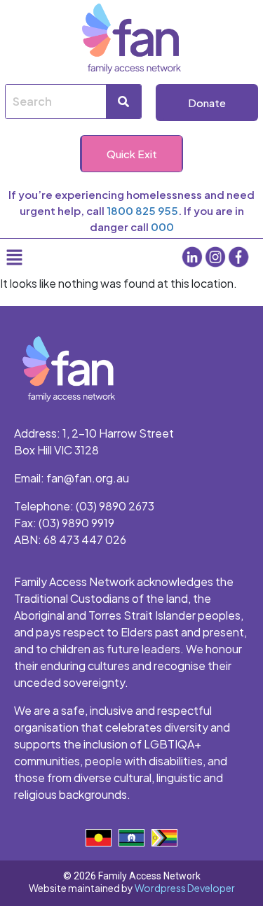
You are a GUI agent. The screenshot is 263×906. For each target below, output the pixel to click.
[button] (59, 257)
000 (162, 226)
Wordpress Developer (185, 887)
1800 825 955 (142, 210)
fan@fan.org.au (87, 478)
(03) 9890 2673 (115, 506)
